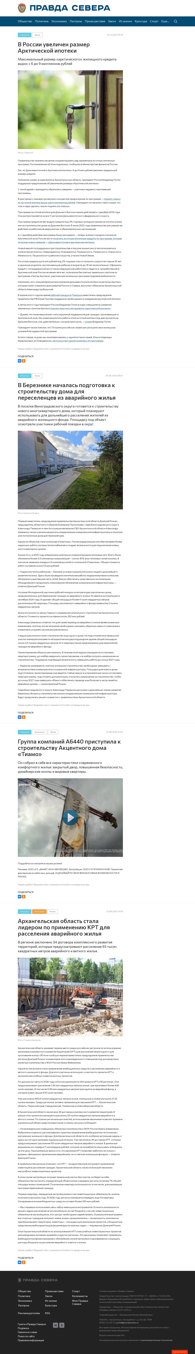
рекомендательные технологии (157, 1340)
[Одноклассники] (23, 361)
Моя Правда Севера (80, 1302)
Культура (141, 21)
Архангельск (40, 732)
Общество (25, 21)
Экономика (59, 21)
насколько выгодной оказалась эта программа (77, 340)
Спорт (154, 21)
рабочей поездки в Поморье (66, 295)
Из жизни (125, 21)
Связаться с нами (27, 1332)
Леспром (76, 21)
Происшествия (95, 21)
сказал (88, 321)
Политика (41, 21)
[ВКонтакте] (19, 361)
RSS (47, 1313)
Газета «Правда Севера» (32, 1324)
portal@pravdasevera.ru (127, 1322)
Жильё (37, 35)
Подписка (23, 1328)
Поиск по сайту (26, 1336)
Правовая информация (31, 1340)
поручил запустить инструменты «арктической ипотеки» (80, 308)
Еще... (165, 21)
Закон (112, 21)
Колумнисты (80, 1296)
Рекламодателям (29, 1313)
